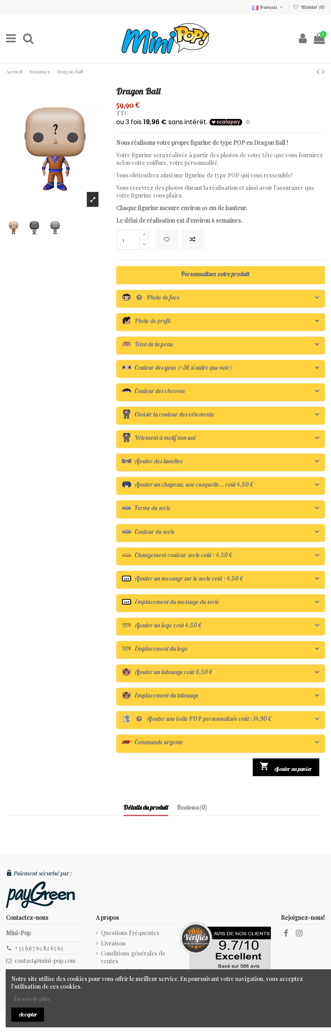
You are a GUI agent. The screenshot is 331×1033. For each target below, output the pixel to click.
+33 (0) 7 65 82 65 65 (39, 948)
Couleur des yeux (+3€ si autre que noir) (177, 367)
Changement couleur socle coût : (177, 555)
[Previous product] (319, 71)
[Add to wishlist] (166, 240)
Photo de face (151, 297)
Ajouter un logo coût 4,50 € (161, 625)
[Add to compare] (192, 240)
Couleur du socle (148, 531)
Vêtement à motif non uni (158, 438)
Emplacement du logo (155, 648)
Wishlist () (312, 7)
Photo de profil (146, 321)
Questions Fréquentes (130, 933)
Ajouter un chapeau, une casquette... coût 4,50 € (187, 484)
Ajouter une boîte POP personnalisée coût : (196, 719)
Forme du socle (146, 508)
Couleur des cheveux (153, 391)
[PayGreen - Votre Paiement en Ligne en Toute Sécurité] (40, 894)
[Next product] (323, 71)
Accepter (28, 1014)
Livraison (113, 943)
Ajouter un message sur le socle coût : (182, 578)
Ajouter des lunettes (152, 461)
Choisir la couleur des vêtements (168, 414)
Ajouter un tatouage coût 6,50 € (167, 672)
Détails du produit (146, 807)
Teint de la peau (147, 344)
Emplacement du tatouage (160, 695)
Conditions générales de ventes (133, 957)
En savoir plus (31, 999)
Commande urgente (152, 742)
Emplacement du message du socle (170, 602)
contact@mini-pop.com (45, 960)
